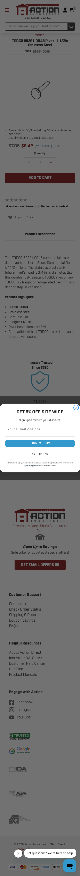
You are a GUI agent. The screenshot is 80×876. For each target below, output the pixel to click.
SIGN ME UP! (40, 443)
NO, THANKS (40, 454)
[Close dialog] (76, 408)
